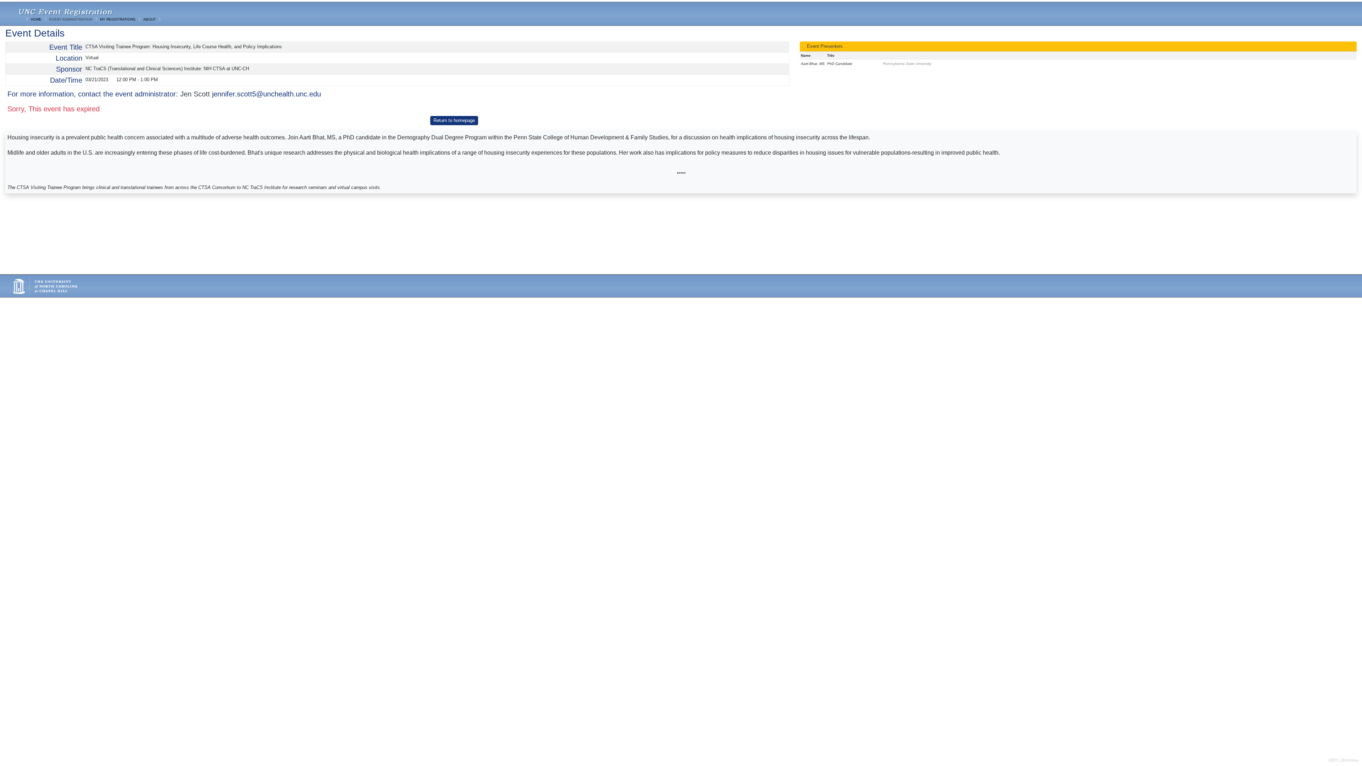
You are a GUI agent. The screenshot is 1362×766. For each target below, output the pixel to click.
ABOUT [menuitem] (149, 19)
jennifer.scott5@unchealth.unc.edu (266, 94)
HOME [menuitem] (36, 19)
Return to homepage (454, 120)
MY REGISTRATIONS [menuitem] (117, 19)
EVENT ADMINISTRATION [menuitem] (70, 19)
